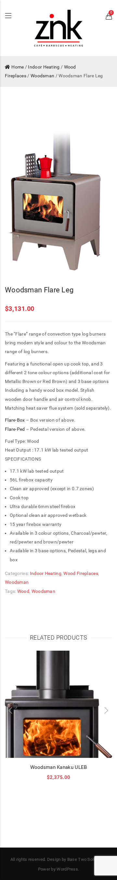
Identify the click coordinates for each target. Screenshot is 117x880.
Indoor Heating (43, 67)
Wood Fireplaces (80, 573)
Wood (23, 591)
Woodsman (42, 75)
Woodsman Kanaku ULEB (58, 767)
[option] (58, 196)
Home (17, 67)
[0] (109, 17)
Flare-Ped (15, 429)
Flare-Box (15, 420)
